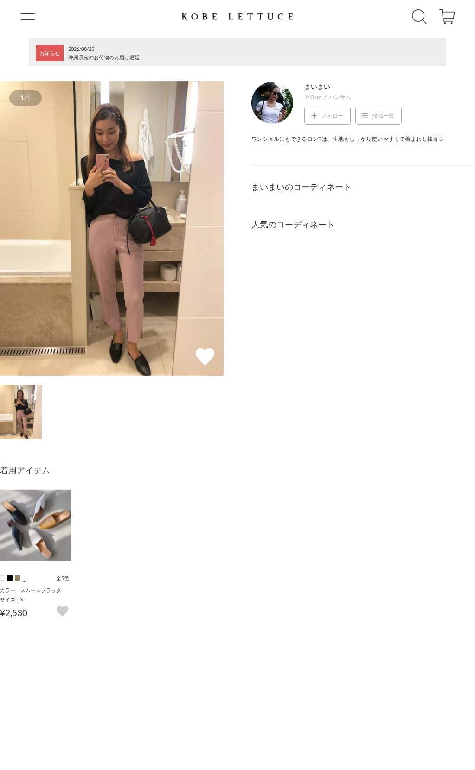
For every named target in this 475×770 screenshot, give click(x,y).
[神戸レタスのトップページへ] (237, 16)
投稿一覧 (383, 115)
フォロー (332, 115)
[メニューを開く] (28, 16)
